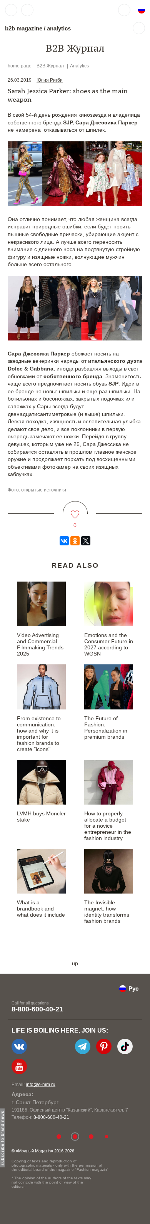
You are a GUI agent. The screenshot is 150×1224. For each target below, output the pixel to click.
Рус (133, 988)
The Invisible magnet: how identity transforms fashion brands (106, 911)
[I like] (75, 509)
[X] (85, 540)
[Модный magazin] (60, 10)
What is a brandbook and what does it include (41, 908)
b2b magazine (23, 28)
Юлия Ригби (50, 80)
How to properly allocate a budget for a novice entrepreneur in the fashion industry (107, 825)
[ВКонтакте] (64, 540)
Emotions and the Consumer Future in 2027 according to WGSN (108, 644)
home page (20, 66)
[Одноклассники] (75, 540)
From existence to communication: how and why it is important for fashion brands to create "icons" (39, 733)
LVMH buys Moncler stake (41, 816)
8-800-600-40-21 (37, 1009)
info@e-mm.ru (40, 1084)
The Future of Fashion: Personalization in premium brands (105, 727)
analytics (59, 28)
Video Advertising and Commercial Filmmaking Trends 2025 (40, 644)
